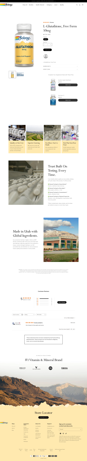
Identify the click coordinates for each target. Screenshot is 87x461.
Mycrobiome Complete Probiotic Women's (64, 80)
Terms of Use (20, 450)
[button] (31, 4)
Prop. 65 (34, 450)
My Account (49, 428)
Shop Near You (43, 417)
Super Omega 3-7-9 (61, 95)
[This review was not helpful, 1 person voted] (73, 329)
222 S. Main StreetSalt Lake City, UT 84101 (51, 436)
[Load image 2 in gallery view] (20, 74)
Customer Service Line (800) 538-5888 (50, 431)
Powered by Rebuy (61, 108)
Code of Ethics (51, 450)
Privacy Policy (26, 450)
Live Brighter (38, 426)
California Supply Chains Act (60, 450)
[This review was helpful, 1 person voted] (71, 329)
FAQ (24, 434)
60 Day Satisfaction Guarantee (26, 428)
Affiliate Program (37, 431)
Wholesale (26, 441)
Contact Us (26, 432)
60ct (46, 39)
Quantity (45, 42)
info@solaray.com (50, 426)
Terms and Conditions (26, 437)
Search (13, 428)
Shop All (13, 426)
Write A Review (61, 302)
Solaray (45, 458)
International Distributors (38, 434)
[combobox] (29, 315)
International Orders (38, 438)
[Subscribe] (80, 429)
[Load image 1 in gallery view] (12, 74)
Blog (13, 430)
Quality (36, 428)
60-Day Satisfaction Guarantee (42, 450)
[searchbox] (16, 315)
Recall (25, 439)
